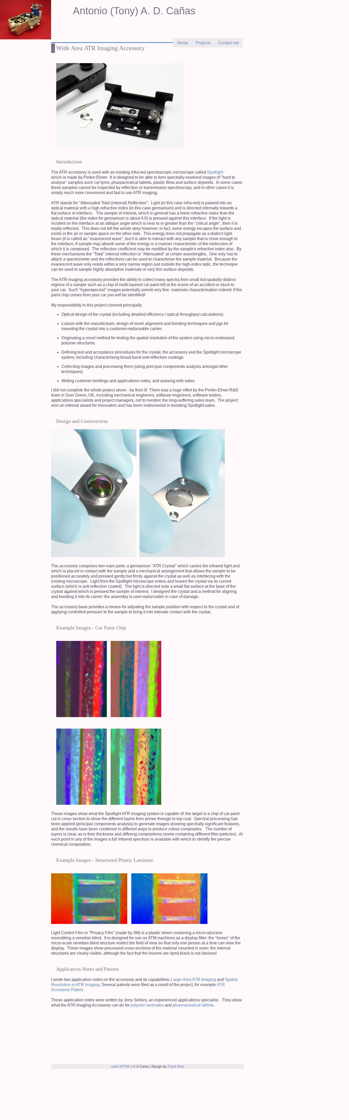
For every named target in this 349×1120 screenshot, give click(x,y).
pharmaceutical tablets (193, 1005)
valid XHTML (120, 1066)
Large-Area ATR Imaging (193, 979)
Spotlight (215, 172)
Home (182, 43)
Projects (203, 43)
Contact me (228, 43)
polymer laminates (147, 1005)
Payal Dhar (176, 1066)
